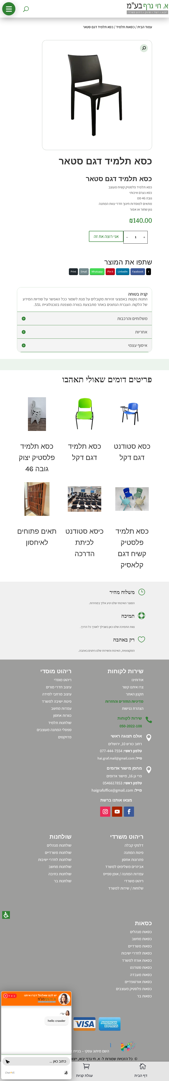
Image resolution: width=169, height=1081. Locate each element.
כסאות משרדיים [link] (140, 946)
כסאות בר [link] (144, 995)
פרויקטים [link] (65, 736)
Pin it (110, 271)
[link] (132, 708)
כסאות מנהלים (141, 931)
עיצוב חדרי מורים (59, 686)
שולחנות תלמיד (60, 722)
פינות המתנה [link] (133, 852)
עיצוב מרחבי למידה (57, 694)
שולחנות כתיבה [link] (60, 873)
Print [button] (73, 271)
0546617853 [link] (112, 782)
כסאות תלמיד (125, 26)
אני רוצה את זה (106, 236)
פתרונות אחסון (132, 859)
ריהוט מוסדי (63, 679)
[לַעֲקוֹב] (129, 812)
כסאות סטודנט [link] (141, 967)
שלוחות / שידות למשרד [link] (125, 888)
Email (84, 271)
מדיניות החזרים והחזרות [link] (124, 701)
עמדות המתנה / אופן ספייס (123, 873)
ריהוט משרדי (133, 880)
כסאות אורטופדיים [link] (138, 981)
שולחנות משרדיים (58, 852)
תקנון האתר (134, 694)
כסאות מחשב (142, 938)
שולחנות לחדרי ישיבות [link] (55, 859)
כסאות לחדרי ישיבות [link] (136, 953)
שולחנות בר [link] (63, 880)
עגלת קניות (84, 1075)
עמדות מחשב (61, 708)
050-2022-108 (130, 725)
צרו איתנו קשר (132, 686)
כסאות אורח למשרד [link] (137, 960)
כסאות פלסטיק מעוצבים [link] (134, 988)
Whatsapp (97, 271)
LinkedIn (123, 271)
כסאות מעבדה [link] (141, 974)
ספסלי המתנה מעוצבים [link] (54, 729)
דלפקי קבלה (134, 845)
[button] (8, 8)
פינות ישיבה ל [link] (61, 701)
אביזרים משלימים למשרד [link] (124, 866)
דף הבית (140, 1075)
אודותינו (137, 679)
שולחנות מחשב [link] (60, 866)
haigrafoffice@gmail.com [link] (112, 790)
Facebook (137, 271)
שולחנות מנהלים (59, 845)
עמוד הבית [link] (144, 26)
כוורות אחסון (62, 715)
